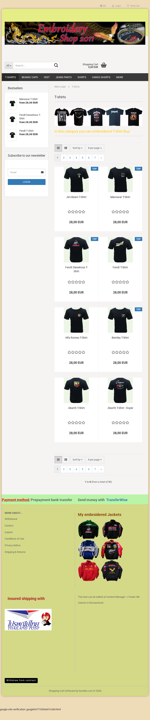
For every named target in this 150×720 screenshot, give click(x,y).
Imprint (8, 532)
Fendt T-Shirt (120, 267)
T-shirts (10, 77)
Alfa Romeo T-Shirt (76, 337)
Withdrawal (11, 518)
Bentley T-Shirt (120, 337)
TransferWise (117, 500)
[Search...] (56, 65)
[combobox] (77, 148)
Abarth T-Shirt (76, 408)
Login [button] (117, 5)
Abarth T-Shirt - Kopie (120, 408)
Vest (47, 77)
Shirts (82, 77)
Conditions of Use (14, 538)
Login (26, 182)
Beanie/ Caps (30, 77)
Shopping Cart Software (62, 690)
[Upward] (139, 714)
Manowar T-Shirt (120, 197)
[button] (103, 6)
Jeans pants (64, 77)
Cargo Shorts (101, 77)
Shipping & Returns (15, 551)
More (119, 77)
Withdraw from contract (21, 680)
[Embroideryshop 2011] (75, 33)
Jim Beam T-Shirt (76, 197)
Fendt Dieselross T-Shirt (76, 269)
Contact (9, 525)
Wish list (134, 5)
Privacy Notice (13, 545)
